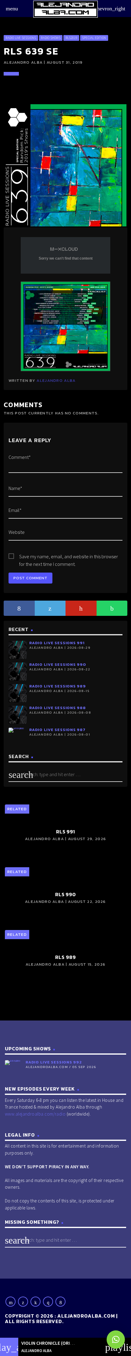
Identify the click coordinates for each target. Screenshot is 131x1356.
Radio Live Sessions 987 (57, 730)
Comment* (20, 457)
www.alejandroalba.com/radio (35, 1114)
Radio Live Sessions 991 (57, 643)
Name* (15, 488)
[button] (116, 1339)
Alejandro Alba (56, 380)
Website (17, 532)
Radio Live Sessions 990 (57, 664)
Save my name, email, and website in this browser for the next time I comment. (68, 556)
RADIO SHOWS (50, 38)
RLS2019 (71, 38)
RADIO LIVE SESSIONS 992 (54, 1062)
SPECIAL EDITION (94, 38)
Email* (15, 510)
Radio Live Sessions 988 (57, 708)
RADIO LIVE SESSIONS (20, 38)
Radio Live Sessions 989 (57, 686)
